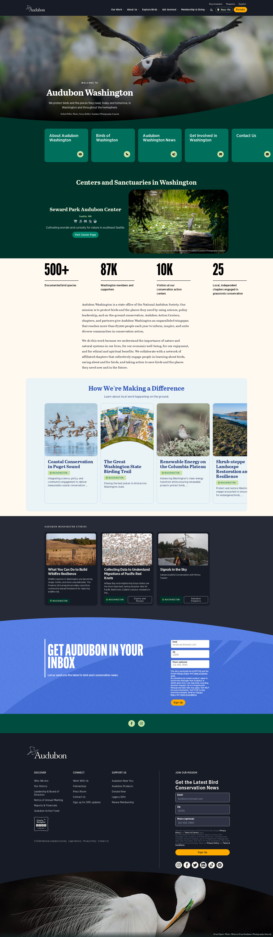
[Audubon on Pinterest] (219, 865)
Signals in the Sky (183, 569)
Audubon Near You (122, 780)
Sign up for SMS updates (87, 802)
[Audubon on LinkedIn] (203, 865)
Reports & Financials (45, 805)
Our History (40, 786)
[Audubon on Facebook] (187, 865)
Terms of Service (200, 673)
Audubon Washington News (159, 137)
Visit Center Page (85, 234)
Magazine (230, 4)
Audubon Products (122, 786)
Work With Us (80, 780)
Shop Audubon (215, 4)
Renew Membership (123, 802)
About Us (132, 9)
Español (242, 4)
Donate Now (119, 791)
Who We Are (41, 780)
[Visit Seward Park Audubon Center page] (136, 222)
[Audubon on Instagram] (178, 865)
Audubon (35, 8)
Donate (240, 9)
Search (211, 9)
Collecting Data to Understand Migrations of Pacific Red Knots (127, 569)
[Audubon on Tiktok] (211, 865)
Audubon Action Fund (46, 810)
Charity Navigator (41, 824)
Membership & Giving (193, 9)
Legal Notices (74, 841)
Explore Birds (149, 9)
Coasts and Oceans (140, 599)
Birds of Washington (107, 137)
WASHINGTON (59, 473)
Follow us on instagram (141, 723)
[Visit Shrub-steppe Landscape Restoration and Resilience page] (239, 453)
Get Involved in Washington (203, 137)
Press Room (79, 791)
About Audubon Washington (63, 137)
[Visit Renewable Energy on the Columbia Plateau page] (183, 453)
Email (175, 642)
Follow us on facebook (131, 723)
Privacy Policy (183, 673)
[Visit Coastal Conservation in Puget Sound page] (71, 453)
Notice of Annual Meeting (48, 800)
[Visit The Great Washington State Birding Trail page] (127, 453)
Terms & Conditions (188, 695)
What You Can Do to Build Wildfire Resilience (71, 569)
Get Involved (169, 9)
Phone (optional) (180, 662)
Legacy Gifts (119, 796)
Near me (226, 9)
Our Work (116, 9)
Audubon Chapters (196, 599)
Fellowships (79, 786)
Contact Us (79, 796)
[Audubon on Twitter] (195, 865)
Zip (174, 652)
